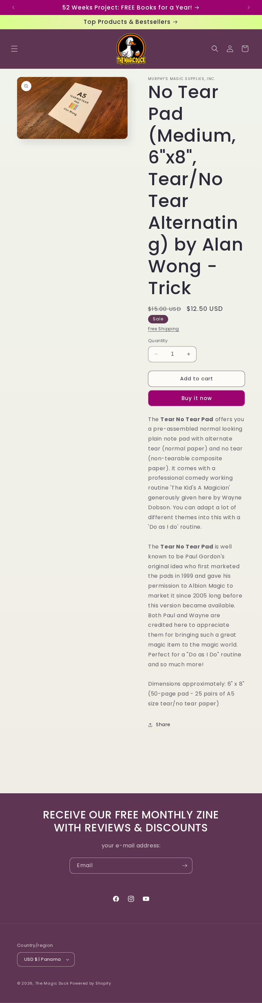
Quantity (158, 340)
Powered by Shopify (90, 983)
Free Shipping (163, 329)
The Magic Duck (52, 983)
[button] (14, 48)
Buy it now (196, 398)
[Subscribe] (184, 866)
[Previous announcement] (13, 7)
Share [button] (163, 724)
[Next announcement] (248, 7)
